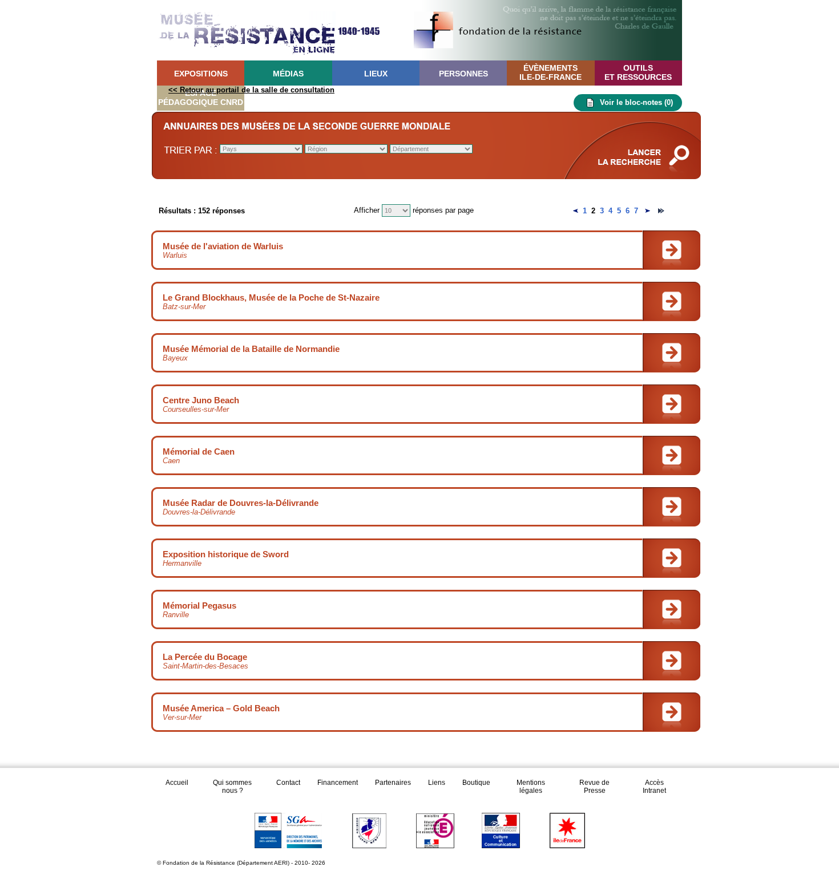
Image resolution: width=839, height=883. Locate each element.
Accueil (177, 783)
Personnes (463, 73)
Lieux (376, 73)
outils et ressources (638, 72)
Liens (436, 783)
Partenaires (393, 783)
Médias (288, 73)
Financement (337, 783)
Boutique (476, 783)
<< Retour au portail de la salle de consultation (251, 90)
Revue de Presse (594, 787)
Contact (288, 783)
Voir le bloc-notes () (636, 102)
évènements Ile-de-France (550, 72)
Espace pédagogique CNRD (200, 97)
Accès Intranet (654, 787)
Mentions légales (531, 787)
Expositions (201, 73)
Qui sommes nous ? (232, 787)
